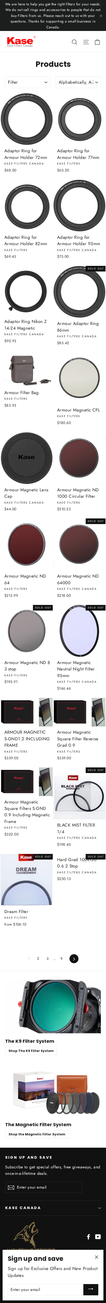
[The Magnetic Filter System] (53, 1090)
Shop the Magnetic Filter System (36, 1134)
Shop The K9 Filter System (31, 1051)
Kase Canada (23, 1207)
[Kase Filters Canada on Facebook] (88, 1236)
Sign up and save (28, 1157)
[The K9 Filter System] (53, 1006)
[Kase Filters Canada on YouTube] (98, 1236)
